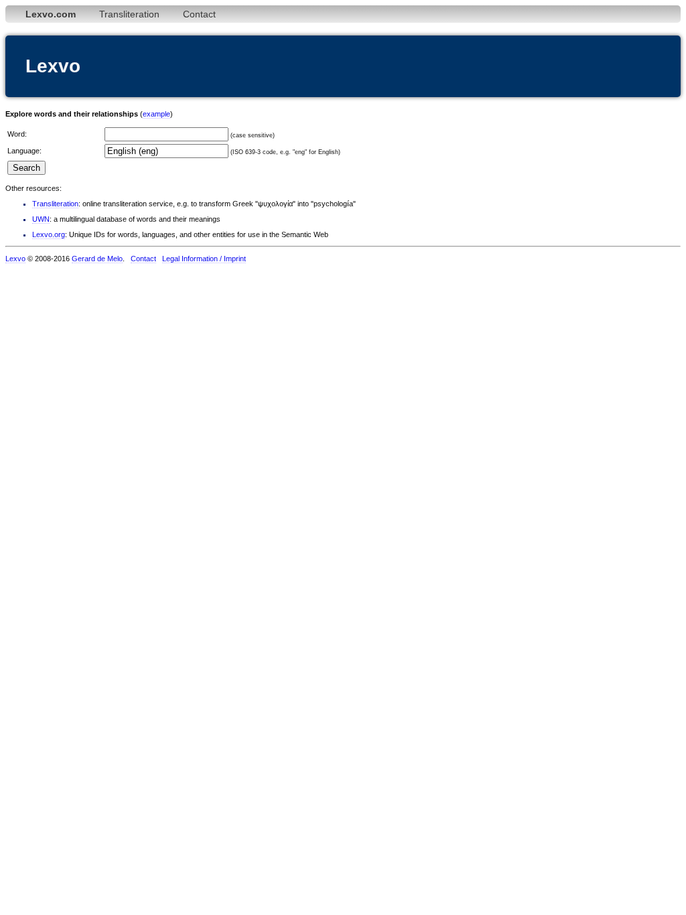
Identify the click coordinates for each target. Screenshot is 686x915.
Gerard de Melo (97, 259)
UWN (41, 219)
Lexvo (15, 259)
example (156, 114)
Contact (199, 14)
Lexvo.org (48, 234)
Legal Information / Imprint (204, 259)
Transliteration (129, 14)
